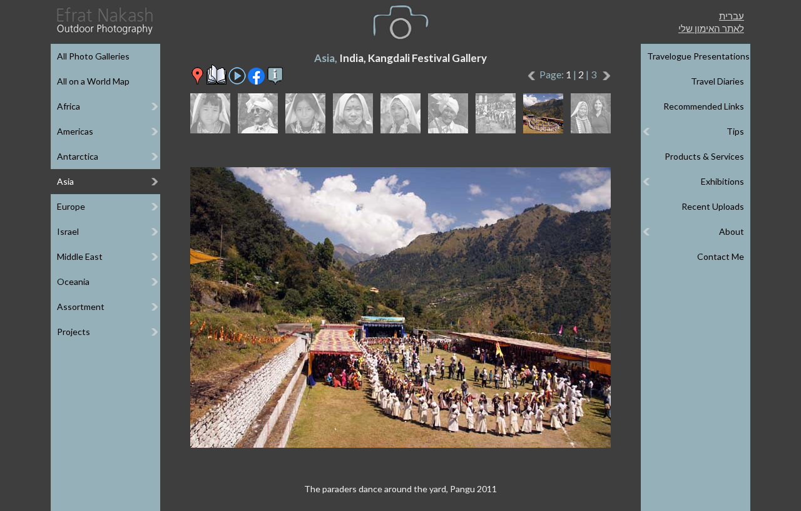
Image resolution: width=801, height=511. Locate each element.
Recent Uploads (712, 206)
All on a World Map (93, 81)
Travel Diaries (717, 81)
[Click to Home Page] (104, 21)
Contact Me (720, 256)
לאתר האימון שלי (711, 28)
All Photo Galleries (93, 56)
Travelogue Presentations (698, 56)
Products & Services (704, 156)
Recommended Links (703, 106)
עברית (731, 15)
